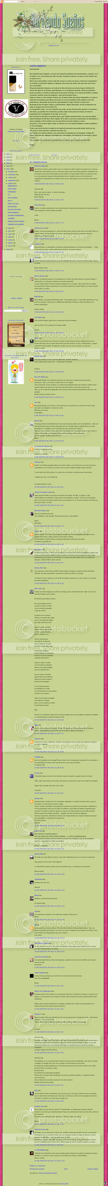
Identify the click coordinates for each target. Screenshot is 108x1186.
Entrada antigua (93, 1169)
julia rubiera (38, 549)
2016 (8, 157)
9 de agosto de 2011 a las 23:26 (49, 457)
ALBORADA (38, 879)
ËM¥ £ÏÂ (37, 296)
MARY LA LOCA (13, 204)
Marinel (36, 421)
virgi (35, 911)
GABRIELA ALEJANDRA (16, 224)
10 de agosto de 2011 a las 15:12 (49, 938)
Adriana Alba (38, 854)
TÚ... (9, 195)
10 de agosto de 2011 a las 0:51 (49, 487)
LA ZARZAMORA (40, 1150)
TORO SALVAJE (39, 973)
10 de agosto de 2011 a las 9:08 (49, 752)
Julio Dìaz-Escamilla (41, 957)
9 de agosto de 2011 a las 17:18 (49, 239)
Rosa (36, 257)
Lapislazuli (37, 244)
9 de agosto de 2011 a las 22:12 (49, 397)
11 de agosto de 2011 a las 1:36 (48, 1009)
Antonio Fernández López (43, 492)
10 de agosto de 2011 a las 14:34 (49, 906)
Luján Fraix (38, 831)
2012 (8, 166)
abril (9, 237)
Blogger (64, 1184)
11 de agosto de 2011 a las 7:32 (48, 1124)
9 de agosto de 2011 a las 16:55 (49, 184)
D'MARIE (37, 757)
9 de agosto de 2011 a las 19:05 (49, 312)
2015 (8, 160)
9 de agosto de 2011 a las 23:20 (49, 441)
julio (9, 228)
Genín (36, 338)
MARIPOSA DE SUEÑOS (16, 221)
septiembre (12, 180)
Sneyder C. (38, 1014)
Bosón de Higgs (39, 166)
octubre (11, 177)
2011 (8, 169)
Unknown (37, 462)
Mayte (36, 895)
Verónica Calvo (39, 1106)
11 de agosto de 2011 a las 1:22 (48, 986)
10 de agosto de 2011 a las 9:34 (49, 768)
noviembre (12, 174)
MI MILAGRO (12, 206)
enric (36, 402)
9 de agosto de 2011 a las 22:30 (49, 415)
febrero (11, 243)
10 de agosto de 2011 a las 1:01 (49, 505)
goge (36, 1090)
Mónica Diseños (39, 276)
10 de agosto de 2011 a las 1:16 (49, 526)
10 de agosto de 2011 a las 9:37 (49, 793)
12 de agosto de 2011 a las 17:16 (49, 1161)
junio (10, 231)
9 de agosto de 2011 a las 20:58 (49, 372)
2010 (8, 249)
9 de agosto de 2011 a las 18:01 (49, 291)
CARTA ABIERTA (13, 212)
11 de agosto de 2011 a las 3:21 (48, 1085)
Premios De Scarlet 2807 (16, 131)
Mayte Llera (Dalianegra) (42, 991)
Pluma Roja (38, 205)
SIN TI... (10, 201)
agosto (10, 183)
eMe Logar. (38, 588)
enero (10, 246)
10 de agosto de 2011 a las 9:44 (49, 825)
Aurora (36, 531)
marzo (10, 240)
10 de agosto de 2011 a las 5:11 (48, 563)
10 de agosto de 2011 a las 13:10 (49, 890)
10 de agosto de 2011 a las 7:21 (49, 733)
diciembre (11, 171)
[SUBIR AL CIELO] (105, 1183)
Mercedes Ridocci (40, 510)
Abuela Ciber (38, 356)
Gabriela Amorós (40, 1129)
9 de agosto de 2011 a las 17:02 (49, 200)
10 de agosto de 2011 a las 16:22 (49, 951)
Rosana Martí (39, 568)
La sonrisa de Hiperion (42, 446)
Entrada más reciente (37, 1169)
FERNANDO (12, 192)
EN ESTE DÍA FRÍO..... (15, 209)
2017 (8, 154)
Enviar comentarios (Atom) (48, 1173)
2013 (8, 163)
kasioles (37, 798)
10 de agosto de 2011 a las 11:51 (49, 849)
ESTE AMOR (12, 189)
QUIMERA (11, 218)
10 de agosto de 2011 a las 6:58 (49, 720)
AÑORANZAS (12, 186)
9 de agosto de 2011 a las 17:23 (49, 252)
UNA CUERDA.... (13, 198)
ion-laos (37, 773)
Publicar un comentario (37, 1166)
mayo (10, 234)
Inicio (66, 1169)
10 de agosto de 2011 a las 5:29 (49, 583)
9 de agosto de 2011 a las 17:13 (49, 223)
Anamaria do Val (39, 228)
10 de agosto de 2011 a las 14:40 (49, 919)
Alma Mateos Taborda (41, 943)
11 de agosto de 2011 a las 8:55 (48, 1145)
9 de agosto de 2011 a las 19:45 (49, 351)
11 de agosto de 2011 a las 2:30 (48, 1052)
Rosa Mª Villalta (39, 377)
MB (35, 925)
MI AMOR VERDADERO (16, 215)
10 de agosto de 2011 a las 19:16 (49, 967)
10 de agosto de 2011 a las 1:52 (49, 544)
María (36, 725)
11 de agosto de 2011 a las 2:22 (48, 1032)
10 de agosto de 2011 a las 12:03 (49, 874)
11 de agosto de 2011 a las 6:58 (48, 1101)
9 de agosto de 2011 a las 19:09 (49, 333)
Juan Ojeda (38, 317)
